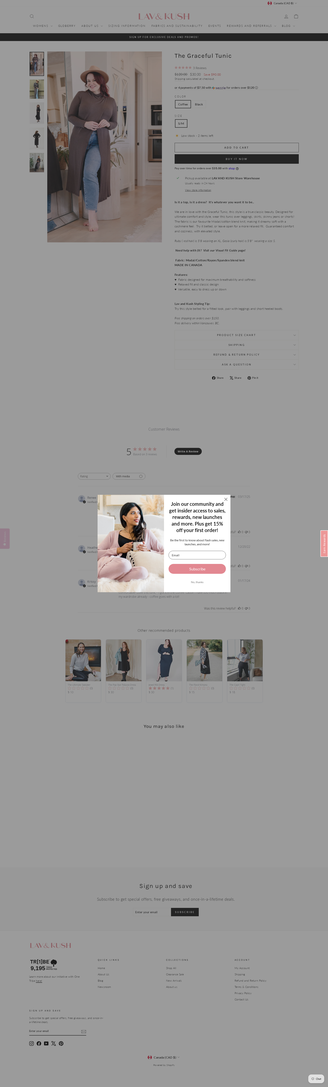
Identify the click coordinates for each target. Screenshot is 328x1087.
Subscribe (197, 569)
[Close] (225, 499)
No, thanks (197, 582)
